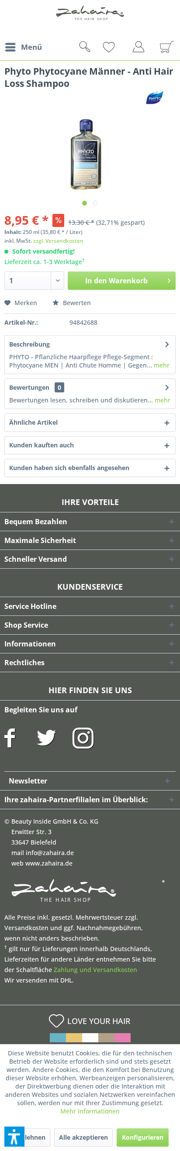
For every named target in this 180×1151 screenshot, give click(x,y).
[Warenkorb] (163, 47)
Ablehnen (31, 1137)
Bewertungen (29, 387)
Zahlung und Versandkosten (95, 969)
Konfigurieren (142, 1137)
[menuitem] (23, 47)
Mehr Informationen (90, 1111)
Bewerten (76, 303)
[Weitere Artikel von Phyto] (155, 97)
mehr (161, 365)
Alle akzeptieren (83, 1137)
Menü (31, 47)
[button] (14, 1137)
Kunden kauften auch (41, 445)
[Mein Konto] (140, 48)
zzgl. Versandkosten (58, 240)
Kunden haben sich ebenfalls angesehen (69, 468)
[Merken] (123, 47)
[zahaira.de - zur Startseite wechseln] (90, 18)
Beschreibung (29, 344)
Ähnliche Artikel (33, 422)
